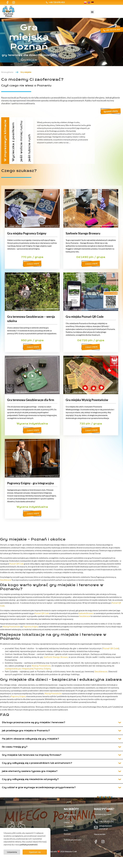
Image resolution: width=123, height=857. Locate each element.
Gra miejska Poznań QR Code (85, 316)
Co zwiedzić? (69, 826)
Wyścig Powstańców (11, 626)
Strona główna (7, 72)
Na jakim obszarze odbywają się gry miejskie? (30, 739)
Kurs (66, 830)
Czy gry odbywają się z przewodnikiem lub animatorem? (37, 763)
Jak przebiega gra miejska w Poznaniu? (26, 730)
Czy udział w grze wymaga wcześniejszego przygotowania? (39, 787)
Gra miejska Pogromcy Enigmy (26, 233)
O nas (66, 818)
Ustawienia (12, 852)
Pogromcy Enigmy (30, 626)
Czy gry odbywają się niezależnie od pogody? (30, 779)
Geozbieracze (6, 580)
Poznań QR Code (16, 563)
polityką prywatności (28, 844)
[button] (92, 12)
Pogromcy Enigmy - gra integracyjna (30, 483)
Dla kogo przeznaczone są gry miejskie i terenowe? (33, 722)
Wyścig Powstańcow (41, 665)
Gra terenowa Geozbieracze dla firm (30, 400)
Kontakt (67, 834)
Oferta (66, 822)
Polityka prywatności (72, 839)
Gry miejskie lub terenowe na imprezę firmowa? (31, 755)
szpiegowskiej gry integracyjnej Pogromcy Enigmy (28, 668)
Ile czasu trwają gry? (14, 747)
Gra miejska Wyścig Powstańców (87, 400)
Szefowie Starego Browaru (83, 233)
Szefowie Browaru (86, 613)
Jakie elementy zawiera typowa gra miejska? (29, 771)
